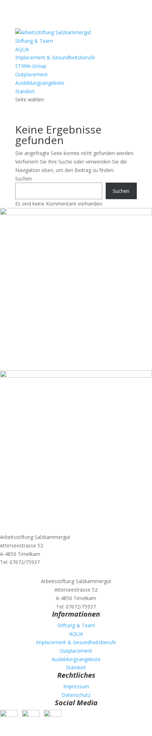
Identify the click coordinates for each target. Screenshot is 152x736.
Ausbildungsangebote (39, 82)
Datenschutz (76, 695)
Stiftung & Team (34, 40)
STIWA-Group (30, 66)
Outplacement (31, 74)
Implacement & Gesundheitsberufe (55, 57)
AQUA (22, 49)
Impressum (76, 686)
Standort (25, 91)
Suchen (23, 178)
